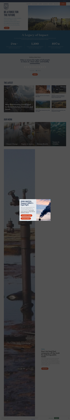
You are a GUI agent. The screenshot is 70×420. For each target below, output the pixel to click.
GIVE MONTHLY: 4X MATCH (26, 215)
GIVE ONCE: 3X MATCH (26, 218)
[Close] (49, 199)
